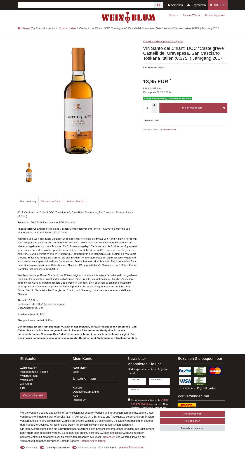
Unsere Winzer (191, 15)
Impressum (79, 399)
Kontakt (77, 387)
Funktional (110, 447)
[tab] (28, 201)
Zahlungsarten (28, 367)
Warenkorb (26, 379)
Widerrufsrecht (28, 375)
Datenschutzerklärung (86, 391)
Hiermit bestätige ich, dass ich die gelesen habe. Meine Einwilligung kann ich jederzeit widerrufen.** (150, 403)
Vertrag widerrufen (33, 395)
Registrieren (80, 367)
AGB (76, 395)
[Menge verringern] (154, 110)
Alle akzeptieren (192, 413)
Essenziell (31, 447)
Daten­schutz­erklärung (92, 440)
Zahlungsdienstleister (57, 447)
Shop (172, 15)
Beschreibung (28, 201)
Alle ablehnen (192, 420)
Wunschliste (153, 120)
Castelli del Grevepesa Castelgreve (163, 41)
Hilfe (22, 387)
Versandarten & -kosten (34, 371)
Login (76, 371)
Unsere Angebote (215, 15)
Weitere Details (75, 201)
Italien (72, 28)
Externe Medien (87, 447)
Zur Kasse (26, 383)
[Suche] (158, 5)
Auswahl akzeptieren (192, 428)
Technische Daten (51, 201)
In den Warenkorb (192, 107)
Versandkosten (169, 129)
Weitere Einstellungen (131, 447)
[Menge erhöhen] (154, 105)
